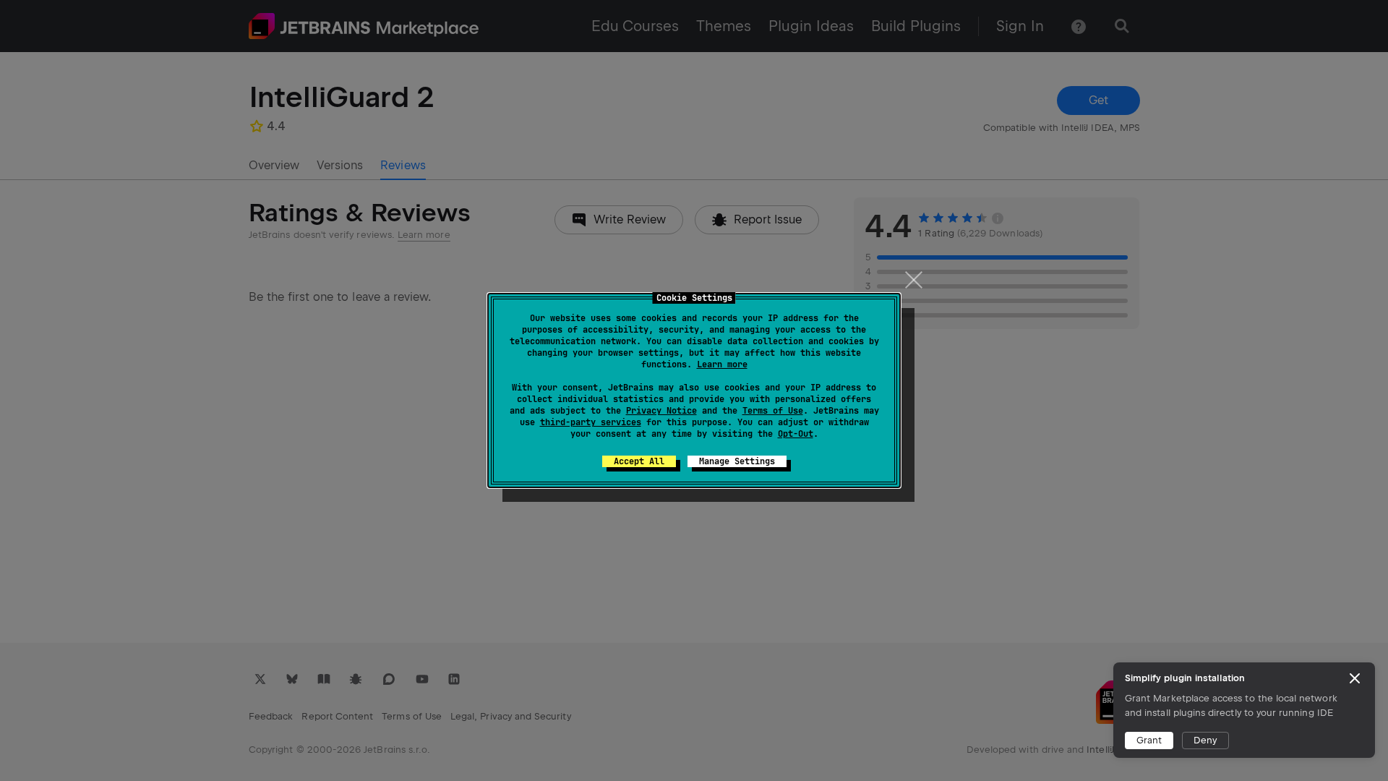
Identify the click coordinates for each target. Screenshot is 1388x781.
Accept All (639, 461)
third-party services (590, 422)
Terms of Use (772, 411)
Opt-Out (795, 434)
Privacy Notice (661, 411)
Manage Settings (737, 461)
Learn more (722, 364)
